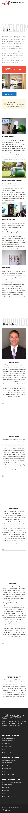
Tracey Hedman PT (14, 677)
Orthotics (6, 268)
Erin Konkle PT (14, 583)
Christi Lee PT (14, 437)
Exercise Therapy (8, 220)
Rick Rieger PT (14, 362)
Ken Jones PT (14, 508)
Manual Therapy (8, 136)
